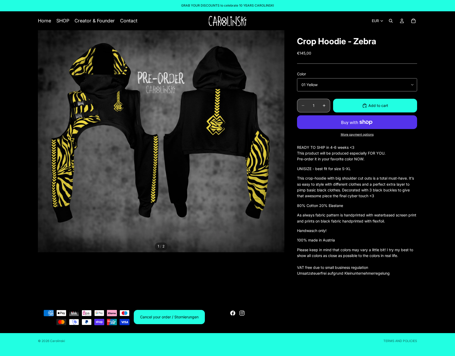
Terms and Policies (400, 341)
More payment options (357, 134)
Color (301, 74)
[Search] (391, 21)
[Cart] (413, 21)
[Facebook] (233, 313)
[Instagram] (242, 313)
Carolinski (57, 341)
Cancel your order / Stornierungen (169, 317)
